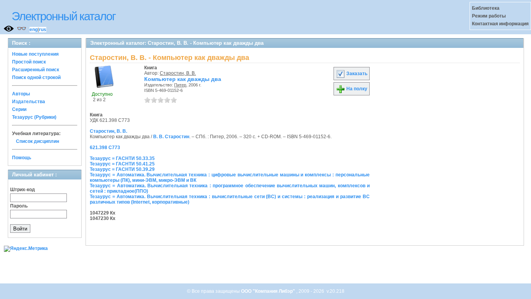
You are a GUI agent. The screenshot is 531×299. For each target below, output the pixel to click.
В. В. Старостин (171, 136)
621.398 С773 (105, 147)
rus (42, 29)
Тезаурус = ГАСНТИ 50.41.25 (122, 164)
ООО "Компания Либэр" (268, 291)
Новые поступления (35, 54)
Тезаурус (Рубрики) (34, 117)
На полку (356, 88)
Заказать (356, 73)
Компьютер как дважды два (182, 79)
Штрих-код (22, 189)
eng (34, 29)
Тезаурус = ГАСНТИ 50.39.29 (122, 169)
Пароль (19, 206)
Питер (180, 85)
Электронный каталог (63, 16)
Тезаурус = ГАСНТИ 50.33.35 (122, 158)
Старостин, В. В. (178, 73)
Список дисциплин (37, 141)
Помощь (21, 157)
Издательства (28, 101)
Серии (19, 109)
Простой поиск (29, 62)
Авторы (21, 94)
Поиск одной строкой (36, 77)
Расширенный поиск (35, 69)
